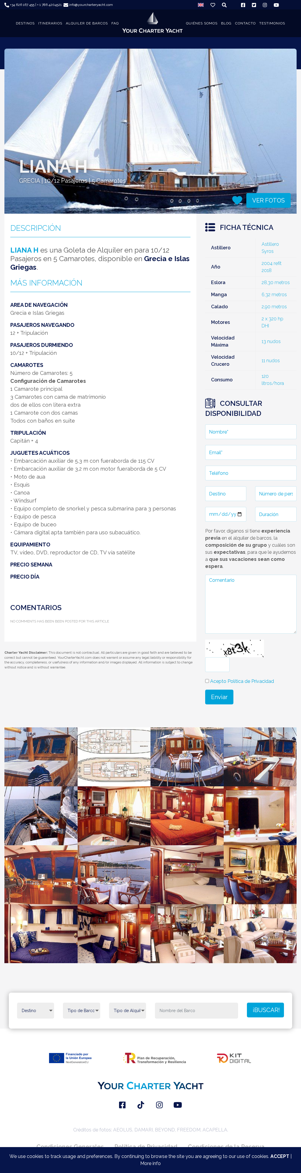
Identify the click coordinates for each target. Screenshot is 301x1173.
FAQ (115, 23)
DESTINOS (25, 23)
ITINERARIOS (50, 23)
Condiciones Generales (70, 1146)
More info (150, 1163)
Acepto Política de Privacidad (242, 681)
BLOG (226, 23)
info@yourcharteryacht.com (90, 5)
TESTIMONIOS (272, 23)
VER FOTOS (268, 200)
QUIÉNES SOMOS (202, 23)
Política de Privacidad (145, 1146)
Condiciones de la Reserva (226, 1146)
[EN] (201, 5)
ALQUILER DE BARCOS (87, 23)
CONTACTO (245, 23)
